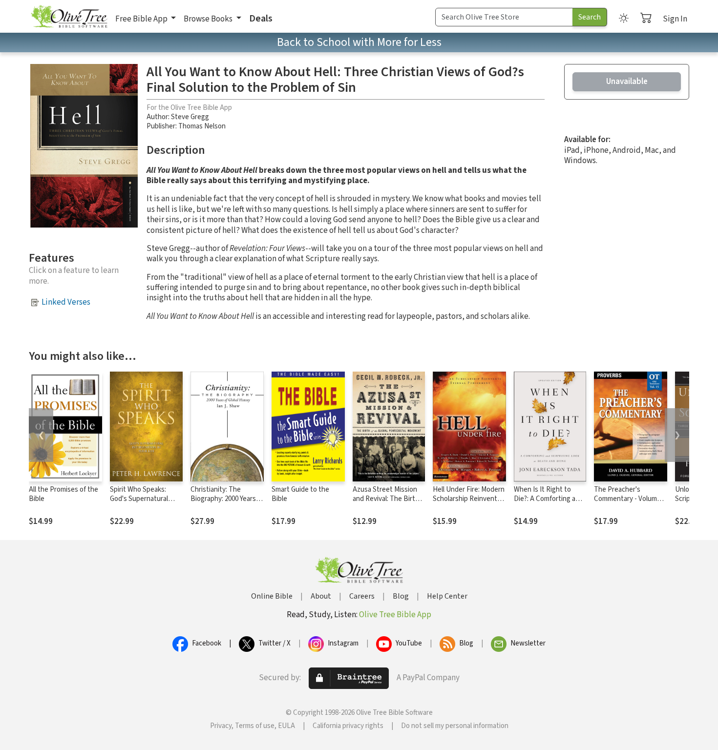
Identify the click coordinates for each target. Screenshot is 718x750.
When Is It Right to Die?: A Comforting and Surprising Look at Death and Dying (548, 503)
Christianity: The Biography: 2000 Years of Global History (227, 498)
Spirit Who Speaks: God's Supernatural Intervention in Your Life (140, 503)
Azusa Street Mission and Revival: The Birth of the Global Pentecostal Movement (388, 503)
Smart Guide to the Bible (300, 494)
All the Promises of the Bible (63, 494)
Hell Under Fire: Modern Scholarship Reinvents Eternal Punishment (469, 498)
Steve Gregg (190, 117)
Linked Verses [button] (66, 302)
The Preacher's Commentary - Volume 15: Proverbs (627, 498)
